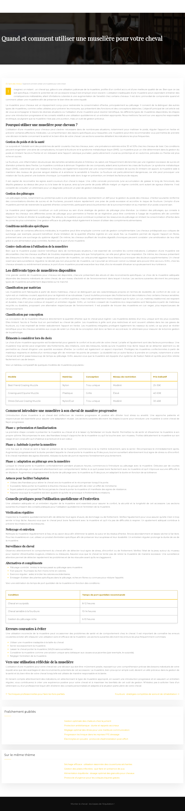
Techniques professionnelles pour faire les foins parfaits (36, 694)
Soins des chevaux (15, 84)
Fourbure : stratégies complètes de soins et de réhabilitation (146, 694)
